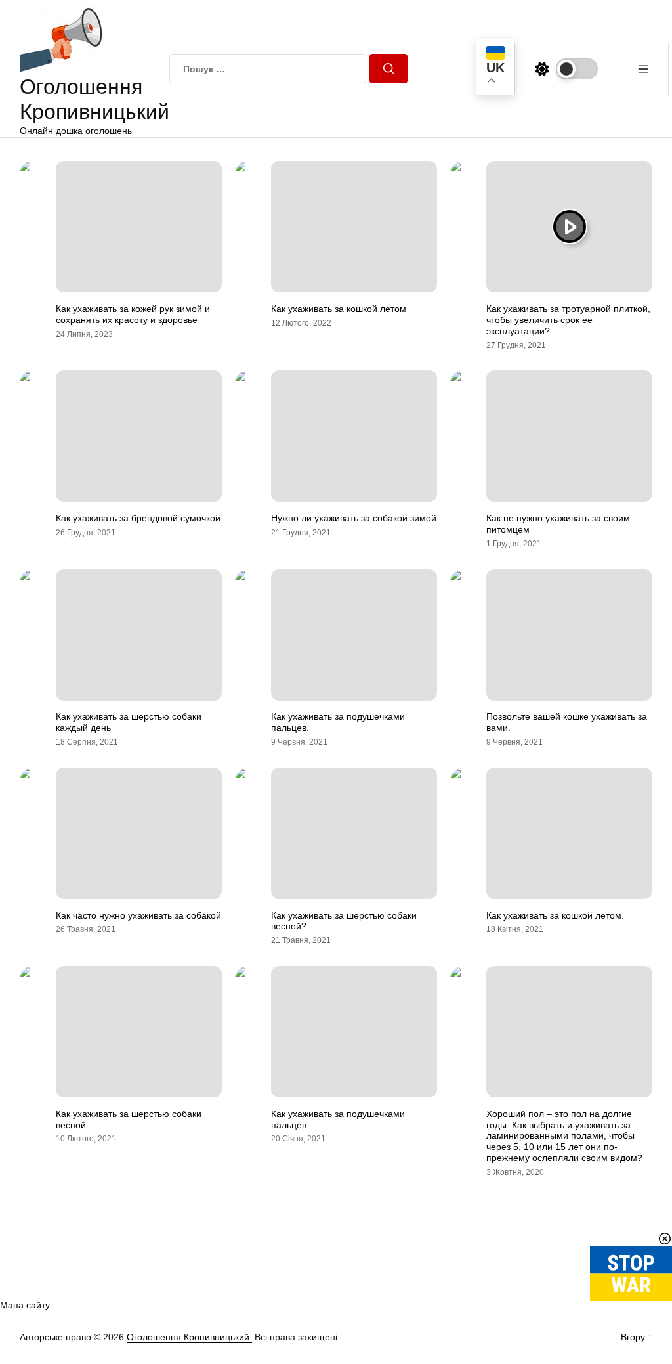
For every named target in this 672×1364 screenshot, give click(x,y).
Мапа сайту (25, 1305)
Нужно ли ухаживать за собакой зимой (353, 518)
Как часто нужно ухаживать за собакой (138, 915)
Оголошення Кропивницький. (189, 1337)
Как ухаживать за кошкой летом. (555, 915)
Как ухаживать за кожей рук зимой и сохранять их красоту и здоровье (133, 314)
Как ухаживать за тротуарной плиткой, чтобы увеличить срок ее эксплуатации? (568, 319)
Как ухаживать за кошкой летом (338, 308)
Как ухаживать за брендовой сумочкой (138, 518)
